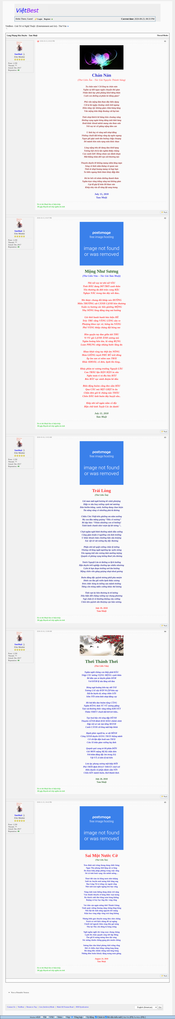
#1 (165, 41)
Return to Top (32, 1007)
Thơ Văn (62, 26)
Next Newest (22, 980)
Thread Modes (162, 35)
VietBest (9, 26)
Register (47, 19)
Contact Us (11, 1007)
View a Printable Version (20, 992)
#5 (165, 802)
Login (39, 19)
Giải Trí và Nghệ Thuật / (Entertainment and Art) (36, 26)
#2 (165, 218)
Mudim (32, 1017)
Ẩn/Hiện (137, 1017)
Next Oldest (12, 980)
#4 (165, 631)
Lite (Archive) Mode (46, 1007)
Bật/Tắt (126, 1017)
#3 (165, 437)
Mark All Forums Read (65, 1007)
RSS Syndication (82, 1007)
